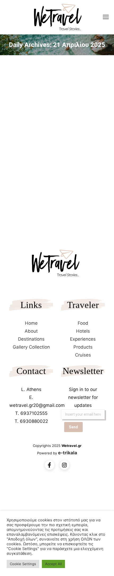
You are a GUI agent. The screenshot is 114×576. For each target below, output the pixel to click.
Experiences (83, 339)
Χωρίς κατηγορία (26, 160)
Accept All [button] (53, 564)
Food (83, 323)
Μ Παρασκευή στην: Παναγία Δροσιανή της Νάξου (47, 147)
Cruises (83, 355)
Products (83, 347)
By (52, 160)
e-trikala (67, 452)
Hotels (83, 331)
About (31, 331)
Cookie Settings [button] (23, 564)
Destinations (31, 339)
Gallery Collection (31, 347)
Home (31, 323)
